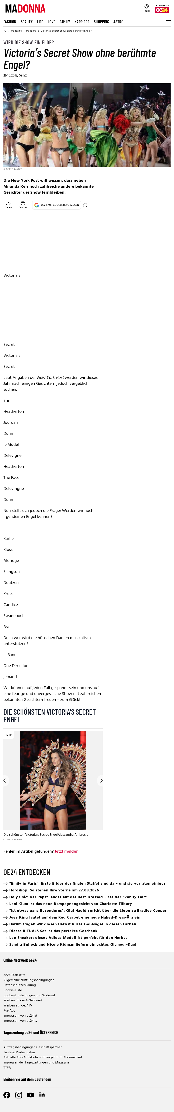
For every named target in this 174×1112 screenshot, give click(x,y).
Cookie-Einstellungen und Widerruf (29, 995)
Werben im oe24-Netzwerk (23, 1000)
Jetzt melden (67, 852)
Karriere (82, 21)
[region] (53, 786)
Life (40, 21)
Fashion (9, 21)
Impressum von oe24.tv (20, 1021)
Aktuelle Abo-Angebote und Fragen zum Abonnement (42, 1057)
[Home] (5, 31)
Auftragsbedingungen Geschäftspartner (32, 1047)
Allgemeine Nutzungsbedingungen (28, 980)
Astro (118, 21)
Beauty (27, 21)
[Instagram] (18, 1095)
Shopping (101, 21)
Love (52, 21)
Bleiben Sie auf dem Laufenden (27, 1079)
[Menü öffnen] (168, 22)
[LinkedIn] (42, 1095)
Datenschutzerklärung (19, 985)
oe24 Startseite (14, 975)
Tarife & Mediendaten (19, 1052)
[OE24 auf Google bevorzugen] (85, 205)
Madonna (31, 31)
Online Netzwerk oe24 (20, 960)
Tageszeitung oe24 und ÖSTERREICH (30, 1032)
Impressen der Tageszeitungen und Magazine (36, 1062)
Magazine (16, 31)
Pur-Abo (9, 1010)
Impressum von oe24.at (20, 1016)
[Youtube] (30, 1095)
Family (65, 21)
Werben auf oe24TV (17, 1005)
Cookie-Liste (12, 990)
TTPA (7, 1067)
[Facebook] (6, 1095)
